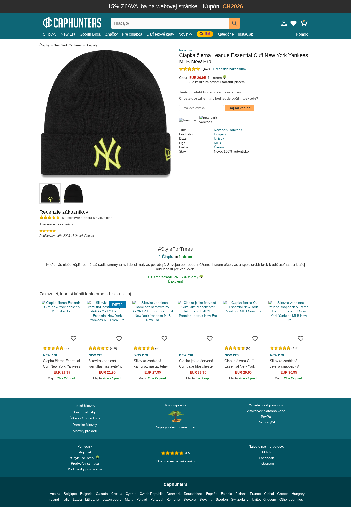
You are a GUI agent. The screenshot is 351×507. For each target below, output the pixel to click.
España (212, 494)
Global (269, 494)
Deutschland (193, 494)
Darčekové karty (160, 34)
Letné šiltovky (84, 405)
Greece (282, 494)
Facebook (266, 458)
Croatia (116, 494)
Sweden (222, 499)
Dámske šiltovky (85, 425)
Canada (102, 494)
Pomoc (302, 34)
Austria (55, 494)
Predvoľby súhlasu (85, 463)
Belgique (70, 494)
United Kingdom (264, 499)
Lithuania (92, 499)
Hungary (298, 494)
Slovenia (205, 499)
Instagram (266, 463)
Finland (241, 494)
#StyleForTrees (83, 458)
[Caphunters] (85, 22)
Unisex (219, 138)
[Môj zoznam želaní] (293, 23)
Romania (173, 499)
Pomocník (84, 446)
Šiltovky (49, 34)
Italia (65, 499)
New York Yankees (67, 45)
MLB (217, 143)
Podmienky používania (85, 469)
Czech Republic (151, 494)
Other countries (291, 499)
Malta (129, 499)
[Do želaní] (74, 338)
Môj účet (84, 452)
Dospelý (91, 45)
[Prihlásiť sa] (284, 23)
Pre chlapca (132, 34)
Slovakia (189, 499)
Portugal (156, 499)
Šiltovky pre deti (85, 431)
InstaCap (245, 34)
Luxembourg (112, 499)
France (255, 494)
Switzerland (240, 499)
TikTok (266, 452)
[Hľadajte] (234, 23)
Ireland (53, 499)
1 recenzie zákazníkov (229, 69)
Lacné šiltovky (85, 412)
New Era (68, 34)
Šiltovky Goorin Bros (84, 418)
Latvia (77, 499)
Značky (111, 34)
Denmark (174, 494)
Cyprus (131, 494)
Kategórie (225, 34)
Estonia (226, 494)
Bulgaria (86, 494)
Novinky (185, 34)
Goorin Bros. (90, 34)
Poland (142, 499)
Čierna (219, 147)
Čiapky (45, 45)
